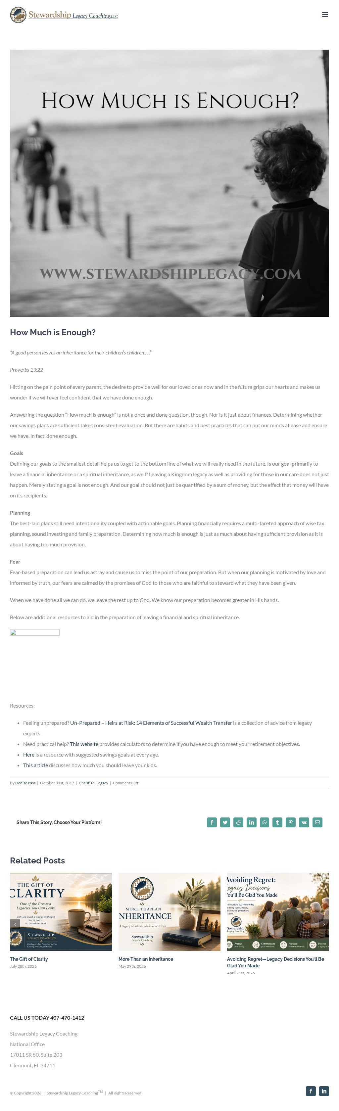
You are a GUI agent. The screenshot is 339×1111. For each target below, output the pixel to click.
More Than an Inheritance (146, 959)
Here (28, 754)
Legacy (102, 782)
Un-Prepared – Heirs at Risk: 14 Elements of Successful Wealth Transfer (151, 722)
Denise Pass (25, 782)
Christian (87, 782)
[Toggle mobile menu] (325, 14)
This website (84, 744)
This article (35, 765)
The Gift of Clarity (29, 959)
